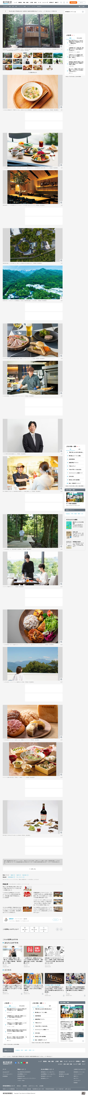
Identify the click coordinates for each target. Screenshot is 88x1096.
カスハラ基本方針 (60, 1089)
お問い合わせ (68, 1089)
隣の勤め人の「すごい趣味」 (75, 455)
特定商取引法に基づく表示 (38, 1089)
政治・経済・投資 (13, 6)
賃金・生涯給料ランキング (75, 483)
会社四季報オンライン (22, 1074)
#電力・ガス (80, 513)
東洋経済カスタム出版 (64, 1074)
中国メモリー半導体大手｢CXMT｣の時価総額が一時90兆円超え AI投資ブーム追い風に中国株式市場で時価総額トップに (67, 1036)
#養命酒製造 (10, 877)
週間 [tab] (79, 449)
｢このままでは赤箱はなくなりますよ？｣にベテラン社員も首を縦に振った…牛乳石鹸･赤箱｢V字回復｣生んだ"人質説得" (12, 895)
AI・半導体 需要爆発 (71, 503)
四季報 (51, 2)
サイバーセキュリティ (7, 1074)
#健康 (12, 875)
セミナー (44, 2)
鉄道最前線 (5, 1076)
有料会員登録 (73, 2)
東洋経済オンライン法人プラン (48, 1072)
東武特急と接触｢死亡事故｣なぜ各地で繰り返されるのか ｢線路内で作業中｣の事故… (76, 63)
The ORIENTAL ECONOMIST (24, 1072)
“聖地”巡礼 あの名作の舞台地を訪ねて (76, 452)
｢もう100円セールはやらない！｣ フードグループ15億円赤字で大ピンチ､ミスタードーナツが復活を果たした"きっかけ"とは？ (43, 910)
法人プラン (76, 1078)
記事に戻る (5, 11)
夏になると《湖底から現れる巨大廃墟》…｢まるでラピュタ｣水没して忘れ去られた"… (76, 70)
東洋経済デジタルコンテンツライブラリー (27, 1078)
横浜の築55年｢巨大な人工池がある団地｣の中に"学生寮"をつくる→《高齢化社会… (76, 42)
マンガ (39, 2)
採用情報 (25, 1085)
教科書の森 (61, 1076)
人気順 (31, 2)
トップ (15, 2)
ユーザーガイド (77, 1080)
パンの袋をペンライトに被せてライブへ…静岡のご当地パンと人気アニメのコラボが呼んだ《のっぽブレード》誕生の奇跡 (12, 988)
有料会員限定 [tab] (79, 38)
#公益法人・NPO (69, 513)
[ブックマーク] (57, 929)
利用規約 (76, 1082)
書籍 (56, 2)
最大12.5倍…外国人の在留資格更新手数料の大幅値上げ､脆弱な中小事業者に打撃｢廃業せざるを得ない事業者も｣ (75, 988)
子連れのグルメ (72, 466)
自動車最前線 (72, 459)
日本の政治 (71, 476)
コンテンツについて (78, 1074)
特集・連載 (25, 2)
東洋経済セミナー (45, 1078)
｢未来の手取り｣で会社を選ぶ (75, 469)
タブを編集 (82, 6)
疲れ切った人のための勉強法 (78, 522)
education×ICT (6, 1072)
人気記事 (68, 35)
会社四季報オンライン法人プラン (48, 1074)
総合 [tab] (70, 38)
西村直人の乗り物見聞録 (74, 479)
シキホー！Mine (21, 1080)
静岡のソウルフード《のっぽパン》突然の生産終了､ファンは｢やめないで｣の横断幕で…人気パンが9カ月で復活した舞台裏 (33, 988)
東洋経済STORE (21, 1076)
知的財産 (29, 1089)
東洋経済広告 (62, 1072)
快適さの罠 (75, 532)
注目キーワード (70, 510)
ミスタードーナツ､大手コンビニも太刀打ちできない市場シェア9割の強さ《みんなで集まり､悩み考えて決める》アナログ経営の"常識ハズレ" (42, 902)
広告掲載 (41, 1085)
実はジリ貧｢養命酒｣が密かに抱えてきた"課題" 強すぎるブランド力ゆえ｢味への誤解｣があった (12, 888)
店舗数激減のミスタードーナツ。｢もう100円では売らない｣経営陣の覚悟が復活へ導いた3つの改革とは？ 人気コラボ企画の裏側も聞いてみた (43, 895)
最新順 (20, 2)
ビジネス (5, 6)
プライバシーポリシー (21, 1089)
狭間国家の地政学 (77, 541)
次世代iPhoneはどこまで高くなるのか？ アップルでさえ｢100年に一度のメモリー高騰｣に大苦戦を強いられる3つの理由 (67, 1024)
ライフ (28, 6)
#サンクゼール (19, 877)
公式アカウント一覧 (33, 1085)
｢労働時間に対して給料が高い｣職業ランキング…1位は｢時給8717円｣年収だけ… (76, 49)
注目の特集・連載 (70, 489)
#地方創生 (24, 875)
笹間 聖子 (11, 918)
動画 (35, 2)
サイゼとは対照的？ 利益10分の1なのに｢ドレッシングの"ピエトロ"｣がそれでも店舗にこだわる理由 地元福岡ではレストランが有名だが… (12, 910)
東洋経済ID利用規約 (50, 1089)
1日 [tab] (70, 449)
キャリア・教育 (22, 6)
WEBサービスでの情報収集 (9, 1089)
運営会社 (19, 1085)
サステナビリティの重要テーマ (75, 473)
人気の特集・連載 (71, 446)
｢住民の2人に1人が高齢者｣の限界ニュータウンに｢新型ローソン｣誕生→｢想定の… (76, 56)
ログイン (81, 2)
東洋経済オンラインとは (70, 11)
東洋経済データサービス (46, 1076)
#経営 (18, 875)
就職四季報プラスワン (74, 462)
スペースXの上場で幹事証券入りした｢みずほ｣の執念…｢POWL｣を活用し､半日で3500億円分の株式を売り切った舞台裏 (54, 989)
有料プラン (76, 1076)
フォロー (55, 919)
